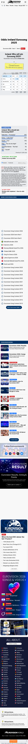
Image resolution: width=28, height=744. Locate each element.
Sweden (18, 692)
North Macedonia (21, 665)
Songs (16, 5)
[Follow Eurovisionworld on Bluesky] (21, 453)
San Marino (19, 679)
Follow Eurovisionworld (14, 446)
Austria (5, 657)
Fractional (10, 162)
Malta (18, 652)
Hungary (5, 694)
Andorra (5, 650)
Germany (6, 689)
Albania (5, 648)
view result (14, 568)
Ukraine (18, 698)
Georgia (5, 687)
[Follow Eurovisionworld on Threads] (18, 453)
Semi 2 (18, 48)
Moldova (19, 654)
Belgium (5, 663)
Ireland (5, 698)
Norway (18, 668)
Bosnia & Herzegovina (8, 665)
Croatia (5, 672)
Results (12, 5)
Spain (18, 689)
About (3, 735)
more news (14, 440)
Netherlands (20, 663)
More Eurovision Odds (13, 307)
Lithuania (19, 648)
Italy (4, 703)
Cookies (17, 735)
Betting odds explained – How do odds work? (13, 191)
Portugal (19, 672)
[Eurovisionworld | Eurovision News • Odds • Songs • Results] (14, 2)
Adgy (4, 89)
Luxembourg (20, 650)
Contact (6, 735)
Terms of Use (12, 735)
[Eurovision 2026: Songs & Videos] (14, 588)
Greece (5, 692)
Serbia (18, 681)
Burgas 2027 (22, 5)
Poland (18, 670)
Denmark (5, 679)
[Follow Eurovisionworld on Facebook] (2, 2)
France (5, 685)
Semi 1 (14, 48)
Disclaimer (16, 171)
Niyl (3, 84)
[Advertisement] (14, 21)
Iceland (5, 696)
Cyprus (5, 674)
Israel (5, 700)
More (22, 48)
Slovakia (18, 685)
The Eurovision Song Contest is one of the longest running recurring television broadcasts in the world (13, 723)
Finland (5, 683)
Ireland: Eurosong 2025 (9, 157)
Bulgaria (5, 668)
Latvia (5, 705)
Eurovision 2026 (7, 48)
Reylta (4, 86)
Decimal (5, 162)
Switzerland (19, 694)
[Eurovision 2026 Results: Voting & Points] (14, 466)
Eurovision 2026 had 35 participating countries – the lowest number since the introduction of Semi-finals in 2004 (14, 714)
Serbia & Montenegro (21, 683)
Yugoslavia (19, 703)
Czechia (5, 676)
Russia (18, 676)
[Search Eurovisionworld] (2, 6)
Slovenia (18, 687)
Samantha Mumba (7, 81)
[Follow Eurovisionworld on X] (10, 453)
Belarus (5, 661)
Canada (5, 670)
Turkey (18, 696)
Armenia (5, 652)
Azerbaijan (6, 659)
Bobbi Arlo (5, 76)
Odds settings (22, 162)
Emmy (4, 78)
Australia (5, 654)
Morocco (19, 661)
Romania (19, 674)
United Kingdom (21, 700)
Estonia (5, 681)
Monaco (18, 657)
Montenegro (20, 659)
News (7, 5)
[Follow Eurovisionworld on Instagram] (4, 2)
